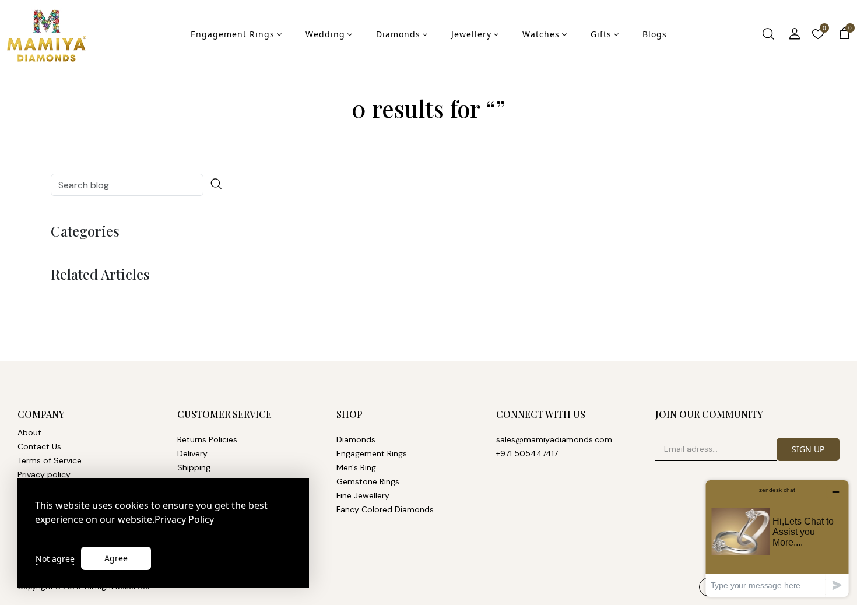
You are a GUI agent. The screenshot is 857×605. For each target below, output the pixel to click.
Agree (116, 558)
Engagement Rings (233, 34)
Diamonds (398, 34)
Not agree (55, 558)
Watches (541, 34)
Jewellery (471, 34)
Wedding (325, 34)
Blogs (654, 34)
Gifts (601, 34)
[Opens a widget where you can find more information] (777, 538)
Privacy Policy (184, 519)
